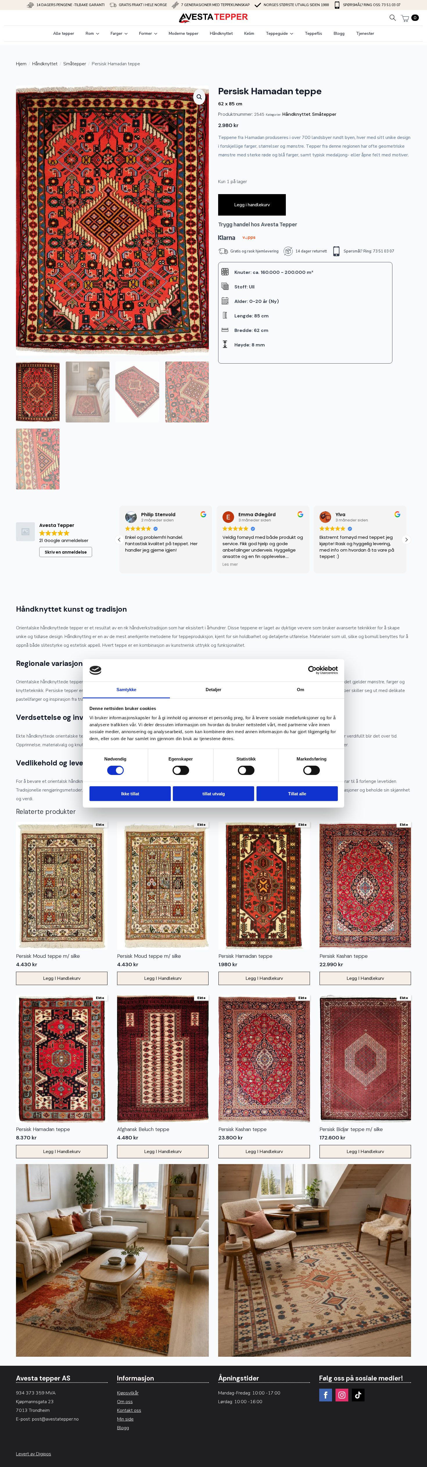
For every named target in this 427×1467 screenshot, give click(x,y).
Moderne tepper (183, 33)
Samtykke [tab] (126, 689)
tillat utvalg (213, 793)
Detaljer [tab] (214, 689)
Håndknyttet (221, 33)
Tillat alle (297, 793)
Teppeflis (313, 33)
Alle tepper (63, 33)
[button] (199, 97)
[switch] (181, 770)
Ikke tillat (130, 793)
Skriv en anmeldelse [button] (66, 552)
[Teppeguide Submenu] (293, 33)
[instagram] (342, 1395)
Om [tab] (300, 689)
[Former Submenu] (157, 33)
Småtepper (74, 64)
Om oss (125, 1402)
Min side (125, 1419)
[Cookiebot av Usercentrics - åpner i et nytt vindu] (312, 670)
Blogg (339, 33)
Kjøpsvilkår (128, 1393)
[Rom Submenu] (99, 33)
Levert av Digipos (33, 1454)
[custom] (358, 1395)
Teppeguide (277, 33)
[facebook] (325, 1395)
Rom (90, 33)
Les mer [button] (230, 564)
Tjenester (365, 33)
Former (145, 33)
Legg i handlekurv (252, 205)
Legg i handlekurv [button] (61, 978)
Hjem (21, 64)
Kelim (249, 33)
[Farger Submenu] (127, 33)
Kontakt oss (129, 1410)
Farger (116, 33)
